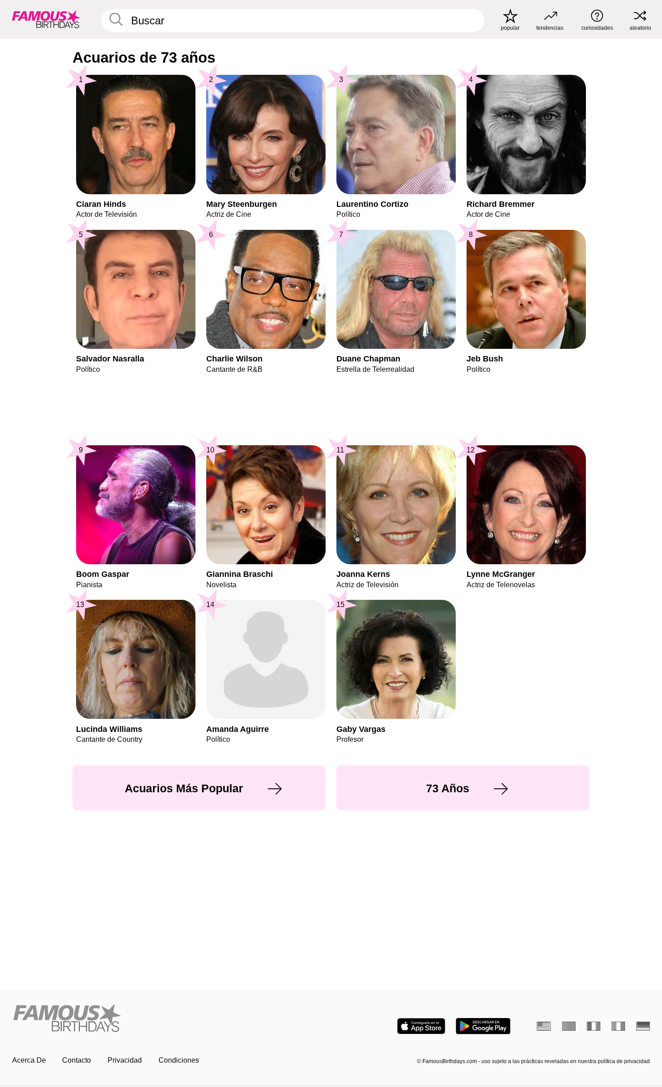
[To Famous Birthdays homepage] (46, 19)
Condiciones (179, 1060)
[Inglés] (544, 1026)
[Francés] (594, 1026)
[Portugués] (569, 1026)
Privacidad (125, 1060)
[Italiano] (619, 1026)
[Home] (169, 1018)
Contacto (76, 1060)
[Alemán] (643, 1026)
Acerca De (29, 1060)
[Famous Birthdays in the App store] (421, 1026)
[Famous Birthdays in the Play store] (483, 1026)
